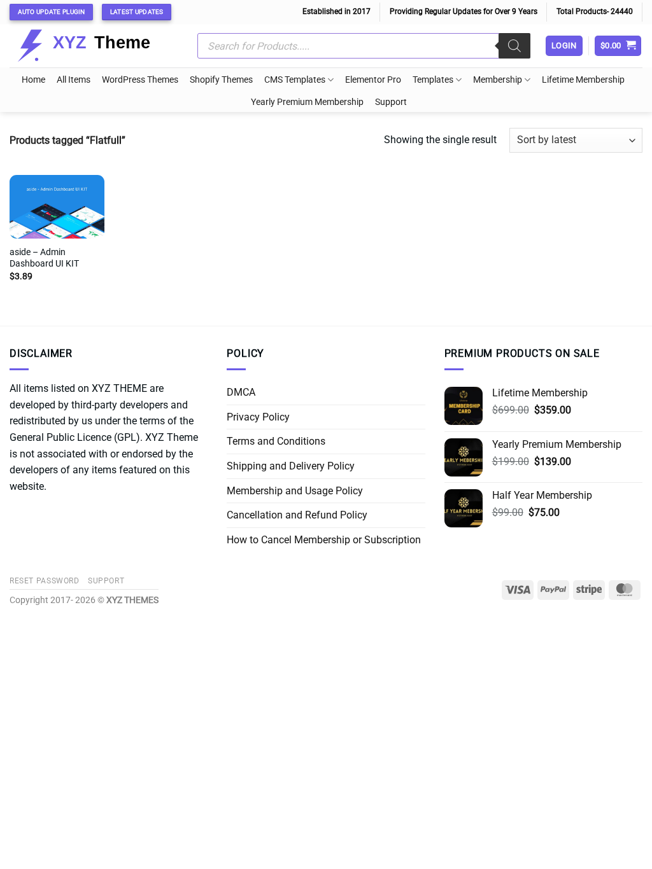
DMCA (241, 392)
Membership (497, 79)
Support (391, 102)
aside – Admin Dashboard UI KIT (44, 258)
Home (33, 79)
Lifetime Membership (583, 79)
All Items (73, 79)
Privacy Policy (258, 417)
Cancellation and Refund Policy (297, 515)
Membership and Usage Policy (295, 491)
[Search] (514, 46)
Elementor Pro (373, 79)
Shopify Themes (221, 79)
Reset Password (45, 580)
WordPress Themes (140, 79)
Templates (433, 79)
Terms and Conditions (276, 441)
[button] (618, 46)
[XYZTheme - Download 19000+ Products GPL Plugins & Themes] (94, 45)
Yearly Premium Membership (307, 102)
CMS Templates (294, 79)
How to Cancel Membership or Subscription (324, 540)
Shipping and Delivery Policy (291, 466)
